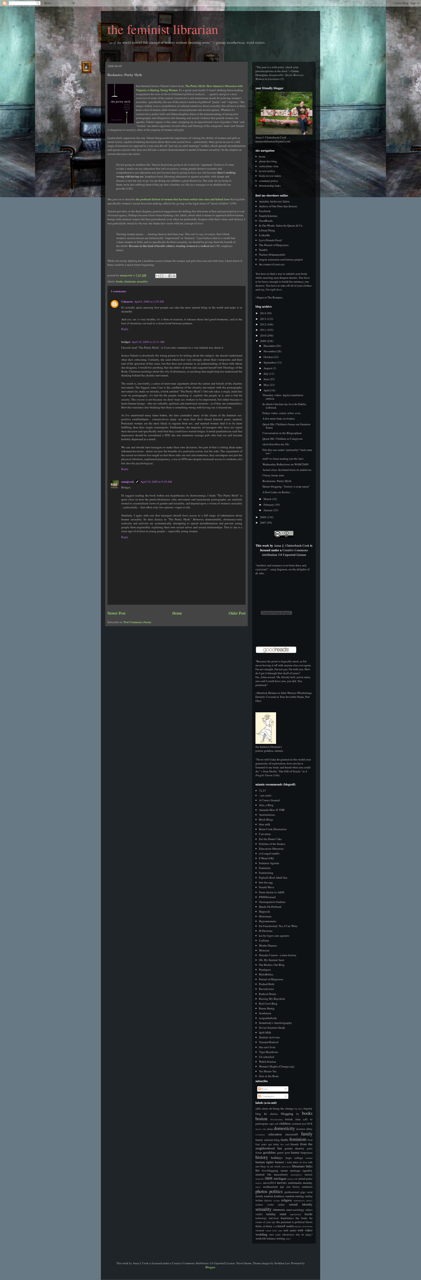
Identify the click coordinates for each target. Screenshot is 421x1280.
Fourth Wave (266, 887)
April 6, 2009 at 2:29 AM (149, 301)
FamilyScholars (268, 216)
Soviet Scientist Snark (272, 1028)
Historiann (265, 916)
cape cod (273, 1123)
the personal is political (290, 1222)
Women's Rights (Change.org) (276, 1066)
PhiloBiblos (266, 974)
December (270, 346)
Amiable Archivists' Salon (274, 201)
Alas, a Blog (266, 805)
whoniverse (288, 1234)
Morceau (264, 950)
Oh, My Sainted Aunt (271, 960)
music (258, 1186)
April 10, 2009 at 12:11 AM (148, 342)
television (274, 1218)
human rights (264, 1162)
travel (281, 1226)
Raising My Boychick (272, 999)
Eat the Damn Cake (270, 839)
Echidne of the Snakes (272, 844)
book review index (270, 176)
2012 (263, 324)
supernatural (295, 1214)
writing (281, 1238)
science (259, 1204)
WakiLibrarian (267, 1062)
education (275, 1134)
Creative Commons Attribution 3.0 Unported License (285, 552)
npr (282, 1187)
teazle (308, 1214)
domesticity (284, 1128)
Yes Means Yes (268, 1071)
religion (286, 1200)
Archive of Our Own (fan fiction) (278, 206)
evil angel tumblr (269, 853)
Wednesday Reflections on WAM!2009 (285, 464)
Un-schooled (266, 1057)
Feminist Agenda (269, 863)
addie (258, 1108)
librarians (298, 1166)
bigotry (308, 1108)
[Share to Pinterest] (174, 276)
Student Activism (269, 1037)
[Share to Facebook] (170, 276)
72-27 (262, 790)
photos (261, 1191)
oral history (293, 1186)
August (268, 368)
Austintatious (267, 815)
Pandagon (265, 970)
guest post (283, 1152)
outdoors (307, 1187)
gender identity (295, 1148)
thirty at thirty (263, 1226)
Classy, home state (273, 475)
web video (305, 1230)
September (270, 362)
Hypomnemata (267, 921)
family (306, 1134)
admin (265, 1108)
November (270, 351)
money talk (292, 1178)
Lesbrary (264, 940)
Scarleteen (265, 1013)
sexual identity (300, 1204)
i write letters (292, 1162)
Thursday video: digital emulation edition (282, 397)
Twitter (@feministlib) (272, 255)
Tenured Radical (268, 1042)
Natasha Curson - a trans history (277, 955)
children (285, 1123)
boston (261, 1118)
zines (288, 1238)
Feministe (265, 868)
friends (295, 1144)
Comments (267, 1096)
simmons (279, 1209)
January (268, 510)
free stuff (284, 1144)
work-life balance (265, 1238)
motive (258, 1182)
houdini (309, 1157)
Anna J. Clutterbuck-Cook (291, 545)
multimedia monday (300, 1183)
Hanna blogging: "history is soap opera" (286, 486)
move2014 (269, 1183)
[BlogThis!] (161, 276)
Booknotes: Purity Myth (276, 481)
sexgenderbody (268, 1018)
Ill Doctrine (266, 931)
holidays (277, 1157)
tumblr (290, 1226)
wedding (261, 1234)
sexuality (142, 281)
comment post (299, 1123)
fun (279, 1148)
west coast (274, 1234)
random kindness (274, 1196)
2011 (263, 330)
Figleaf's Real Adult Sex (273, 877)
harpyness (306, 1152)
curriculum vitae (268, 166)
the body (301, 1218)
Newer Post (116, 613)
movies (282, 1182)
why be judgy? (304, 1234)
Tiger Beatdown (268, 1052)
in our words (274, 1166)
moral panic (305, 1179)
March (268, 499)
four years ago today (267, 1144)
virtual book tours (273, 1230)
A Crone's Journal (269, 800)
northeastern (270, 1187)
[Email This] (157, 276)
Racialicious (266, 989)
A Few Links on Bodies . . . (278, 492)
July (266, 374)
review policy (267, 171)
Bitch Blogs (266, 819)
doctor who (260, 1129)
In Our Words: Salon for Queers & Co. (281, 225)
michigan (280, 1178)
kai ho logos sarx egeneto (274, 936)
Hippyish (264, 911)
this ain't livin (267, 1047)
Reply (124, 329)
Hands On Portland (270, 907)
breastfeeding (276, 1119)
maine (284, 1170)
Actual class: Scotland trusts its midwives (286, 470)
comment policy (268, 181)
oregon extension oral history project (281, 259)
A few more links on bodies (278, 418)
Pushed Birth (266, 984)
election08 (291, 1134)
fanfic (285, 1139)
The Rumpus (274, 297)
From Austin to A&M (271, 892)
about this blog (268, 161)
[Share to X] (166, 276)
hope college (294, 1158)
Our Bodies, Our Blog (272, 965)
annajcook (127, 481)
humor (279, 1162)
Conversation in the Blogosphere (282, 433)
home (262, 156)
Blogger (210, 1267)
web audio (290, 1230)
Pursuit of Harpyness (271, 979)
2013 (263, 319)
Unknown (127, 301)
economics (260, 1134)
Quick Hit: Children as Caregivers (282, 439)
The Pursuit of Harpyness (274, 245)
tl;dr (275, 1226)
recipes (276, 1200)
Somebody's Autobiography (275, 1023)
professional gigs (295, 1192)
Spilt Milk (265, 1032)
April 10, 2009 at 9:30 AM (156, 482)
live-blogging (270, 1170)
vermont (259, 1230)
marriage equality (301, 1170)
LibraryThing (267, 230)
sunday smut (276, 1214)
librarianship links (270, 186)
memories (259, 1178)
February (269, 505)
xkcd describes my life (275, 444)
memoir (308, 1174)
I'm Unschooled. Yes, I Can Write (278, 926)
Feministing (266, 873)
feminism (130, 281)
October (269, 357)
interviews (286, 1166)
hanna (295, 1152)
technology (261, 1218)
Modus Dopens (268, 945)
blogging (287, 1113)
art (270, 1108)
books (119, 281)
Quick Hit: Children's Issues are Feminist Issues (286, 426)
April (267, 390)
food (310, 1140)
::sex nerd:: (265, 795)
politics (276, 1191)
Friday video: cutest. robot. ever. (281, 413)
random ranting (294, 1196)
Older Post (237, 613)
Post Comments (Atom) (137, 622)
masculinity (281, 1174)
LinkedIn (264, 235)
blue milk (264, 824)
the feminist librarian (162, 29)
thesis (309, 1222)
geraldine (269, 1152)
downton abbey (304, 1129)
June (267, 379)
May (267, 385)
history (261, 1157)
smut (289, 1210)
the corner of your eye (272, 264)
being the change (283, 1108)
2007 (263, 523)
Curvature (265, 834)
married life (263, 1174)
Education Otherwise (271, 849)
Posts (264, 1089)
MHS (269, 1178)
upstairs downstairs (303, 1226)
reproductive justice (303, 1200)
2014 (263, 313)
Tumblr (263, 250)
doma (270, 1129)
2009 (263, 341)
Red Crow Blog (268, 1003)
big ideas (298, 1108)
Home (177, 613)
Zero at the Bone (269, 1076)
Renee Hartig (267, 1008)
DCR (309, 1123)
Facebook (265, 211)
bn (297, 1113)
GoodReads (266, 221)
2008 (263, 517)
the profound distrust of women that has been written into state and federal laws (182, 199)
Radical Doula (267, 994)
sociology (298, 1210)
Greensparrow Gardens (272, 902)
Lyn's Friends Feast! (270, 240)
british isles (293, 1119)
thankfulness (287, 1218)
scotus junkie (276, 1204)
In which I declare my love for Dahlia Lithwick (284, 406)
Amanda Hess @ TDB (272, 810)
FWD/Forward (267, 897)
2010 (263, 335)
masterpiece (296, 1174)
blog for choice (266, 1114)
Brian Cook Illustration (273, 829)
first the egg (266, 882)
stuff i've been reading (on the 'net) (282, 459)
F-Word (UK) (266, 858)
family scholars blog (267, 1140)
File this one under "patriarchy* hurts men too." (287, 451)
